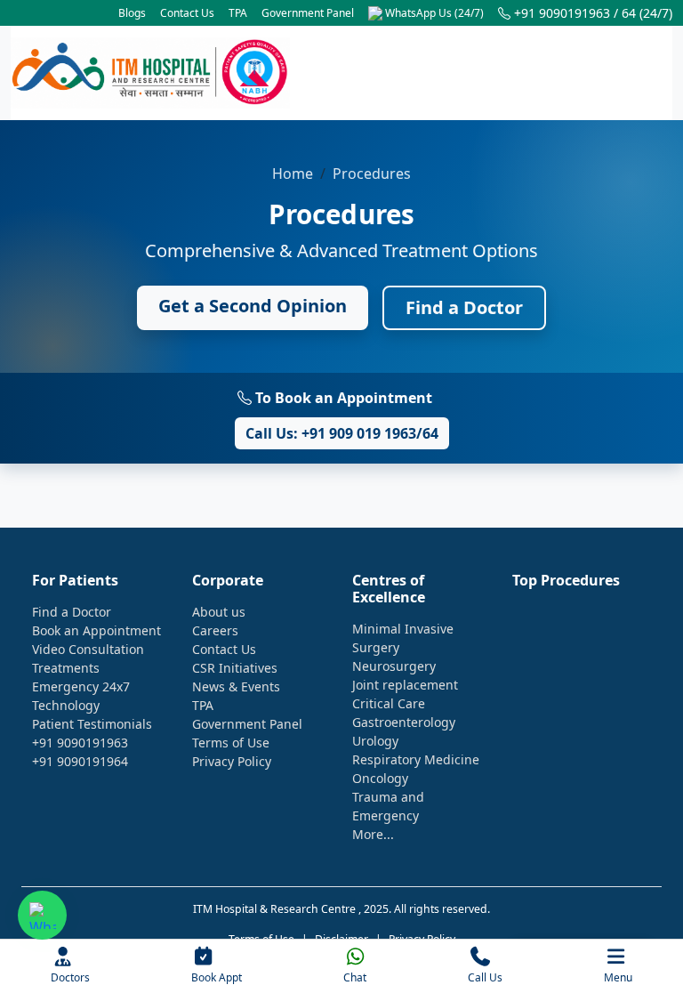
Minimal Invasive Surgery (403, 638)
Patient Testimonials (92, 723)
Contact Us (187, 12)
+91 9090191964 (80, 761)
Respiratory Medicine (415, 759)
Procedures (372, 173)
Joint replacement (405, 684)
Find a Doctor (464, 307)
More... (373, 834)
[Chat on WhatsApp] (42, 915)
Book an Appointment (96, 630)
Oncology (380, 778)
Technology (66, 705)
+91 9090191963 (80, 742)
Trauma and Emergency (388, 806)
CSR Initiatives (234, 667)
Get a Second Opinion (252, 306)
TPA (238, 12)
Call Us (485, 977)
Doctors (70, 977)
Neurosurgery (394, 666)
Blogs (132, 12)
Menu (618, 977)
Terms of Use (230, 742)
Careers (215, 630)
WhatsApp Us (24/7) (433, 12)
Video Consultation (88, 649)
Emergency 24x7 (81, 686)
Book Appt (216, 977)
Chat (354, 977)
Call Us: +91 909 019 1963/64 (341, 433)
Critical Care (388, 703)
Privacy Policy (231, 761)
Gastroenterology (403, 722)
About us (218, 611)
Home (292, 173)
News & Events (236, 686)
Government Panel (307, 12)
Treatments (66, 667)
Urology (375, 740)
